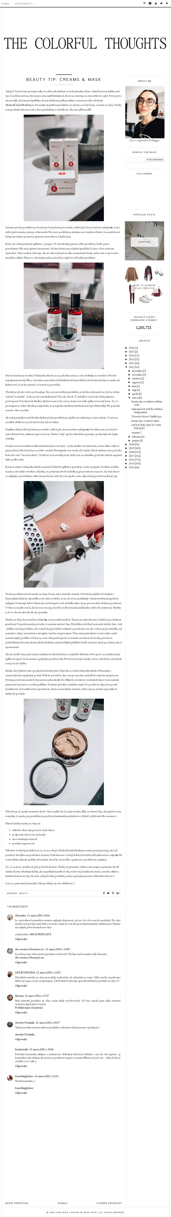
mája (136, 390)
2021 (134, 367)
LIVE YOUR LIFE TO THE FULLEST (146, 426)
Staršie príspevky (109, 1203)
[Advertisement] (64, 1172)
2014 (134, 467)
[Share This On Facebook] (104, 893)
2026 (133, 348)
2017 (135, 456)
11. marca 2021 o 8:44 (38, 915)
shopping (144, 242)
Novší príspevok (17, 1203)
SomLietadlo (21, 1049)
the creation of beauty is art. (29, 949)
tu (111, 227)
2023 (134, 359)
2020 (134, 444)
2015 (135, 463)
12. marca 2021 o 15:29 (48, 972)
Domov (63, 1203)
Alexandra (20, 915)
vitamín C (137, 432)
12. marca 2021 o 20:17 (48, 1022)
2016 (135, 459)
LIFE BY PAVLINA (25, 972)
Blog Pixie (90, 1212)
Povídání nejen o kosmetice (29, 1007)
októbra (138, 378)
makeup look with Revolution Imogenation (147, 410)
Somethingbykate (24, 1076)
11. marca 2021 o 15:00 (57, 949)
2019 (135, 448)
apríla (137, 394)
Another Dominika (25, 1022)
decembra (139, 371)
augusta (138, 382)
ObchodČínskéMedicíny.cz (19, 105)
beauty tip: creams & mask (145, 420)
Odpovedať (21, 939)
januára (137, 440)
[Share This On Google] (118, 893)
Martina (19, 996)
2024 (134, 355)
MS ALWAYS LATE (40, 934)
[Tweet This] (109, 893)
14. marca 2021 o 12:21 (46, 1076)
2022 (134, 363)
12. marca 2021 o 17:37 (37, 996)
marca (137, 397)
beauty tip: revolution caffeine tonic (147, 403)
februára (138, 436)
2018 (135, 452)
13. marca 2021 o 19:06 (41, 1049)
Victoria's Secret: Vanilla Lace (147, 416)
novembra (139, 374)
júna (136, 386)
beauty (23, 893)
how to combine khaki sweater (144, 287)
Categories (24, 3)
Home (6, 3)
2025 (133, 351)
